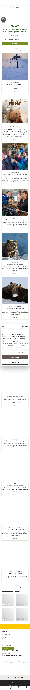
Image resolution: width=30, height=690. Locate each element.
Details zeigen (21, 352)
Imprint (13, 682)
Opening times (7, 604)
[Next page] (20, 50)
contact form (7, 648)
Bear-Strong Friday (15, 127)
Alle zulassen (15, 357)
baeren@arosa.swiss (9, 643)
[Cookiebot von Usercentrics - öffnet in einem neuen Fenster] (21, 326)
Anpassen (14, 362)
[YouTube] (15, 677)
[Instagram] (8, 677)
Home (5, 7)
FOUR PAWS (21, 619)
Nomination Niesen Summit (15, 573)
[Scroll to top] (27, 683)
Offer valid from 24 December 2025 (15, 84)
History (4, 619)
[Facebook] (11, 677)
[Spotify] (18, 677)
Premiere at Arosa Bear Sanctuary (15, 220)
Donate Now (3, 19)
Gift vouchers (21, 604)
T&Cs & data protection (6, 682)
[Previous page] (9, 50)
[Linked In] (22, 677)
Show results (15, 43)
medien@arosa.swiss (6, 653)
